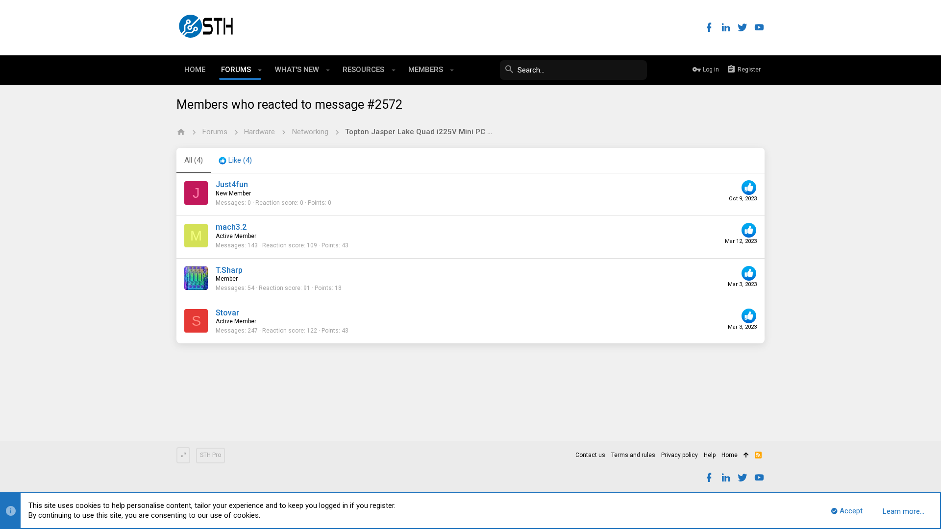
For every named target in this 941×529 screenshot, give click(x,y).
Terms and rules (633, 455)
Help (710, 455)
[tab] (235, 160)
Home (729, 455)
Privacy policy (679, 455)
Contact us (590, 455)
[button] (260, 70)
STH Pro (210, 455)
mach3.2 (231, 227)
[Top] (746, 455)
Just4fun (232, 184)
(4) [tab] (193, 160)
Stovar (227, 312)
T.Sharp (229, 270)
